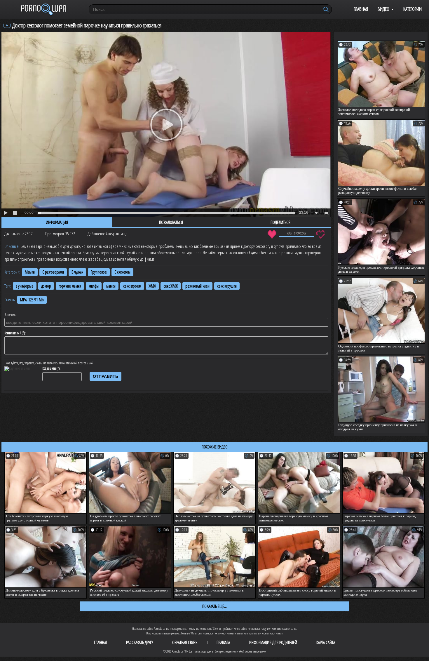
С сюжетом (122, 272)
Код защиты (49, 368)
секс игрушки (227, 286)
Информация (57, 222)
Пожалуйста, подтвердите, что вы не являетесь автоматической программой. (49, 363)
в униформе (25, 286)
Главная (361, 9)
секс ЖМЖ (170, 286)
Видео (383, 9)
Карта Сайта (325, 642)
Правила (223, 642)
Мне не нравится (320, 234)
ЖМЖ (152, 286)
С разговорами (53, 272)
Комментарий (12, 333)
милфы (94, 286)
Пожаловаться (171, 222)
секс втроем (132, 286)
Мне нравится (272, 234)
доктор (46, 286)
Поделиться (280, 222)
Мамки (30, 272)
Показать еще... (214, 606)
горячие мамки (70, 286)
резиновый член (197, 286)
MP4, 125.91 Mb (32, 299)
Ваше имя (10, 315)
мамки (111, 286)
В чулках (77, 272)
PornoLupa (159, 628)
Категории (412, 9)
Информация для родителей (273, 642)
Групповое (99, 272)
